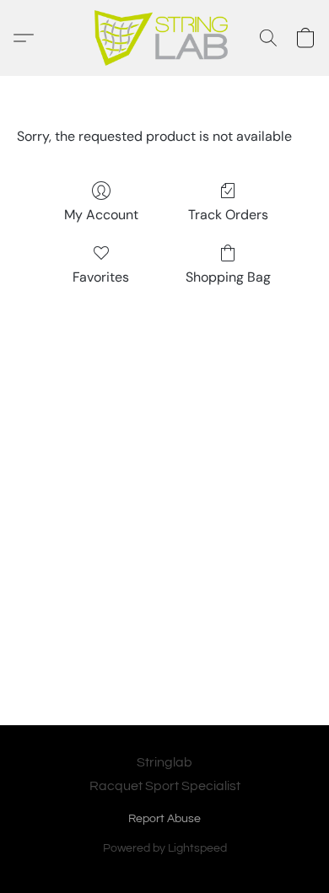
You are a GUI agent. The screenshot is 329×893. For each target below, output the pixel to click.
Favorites (101, 277)
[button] (164, 38)
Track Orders (228, 214)
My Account (101, 214)
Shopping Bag (228, 277)
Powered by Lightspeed (165, 848)
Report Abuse (164, 819)
